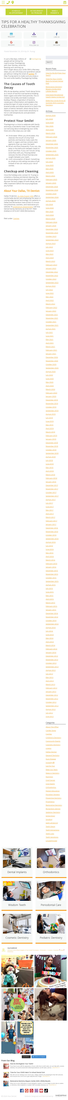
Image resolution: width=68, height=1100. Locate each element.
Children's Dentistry (53, 737)
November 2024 (52, 190)
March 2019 (50, 432)
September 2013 (52, 667)
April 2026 (50, 129)
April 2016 (50, 556)
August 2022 (51, 286)
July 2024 (49, 204)
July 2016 (49, 546)
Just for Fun (50, 766)
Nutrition (49, 777)
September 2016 (52, 538)
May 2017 (49, 510)
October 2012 (51, 702)
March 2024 (50, 218)
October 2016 (51, 535)
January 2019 (51, 439)
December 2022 (52, 272)
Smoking (49, 819)
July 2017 (49, 503)
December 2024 (52, 186)
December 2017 (52, 485)
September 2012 (52, 706)
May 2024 (49, 211)
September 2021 (52, 325)
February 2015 (51, 606)
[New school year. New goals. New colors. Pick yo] (50, 1004)
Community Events (53, 741)
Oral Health (50, 784)
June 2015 (50, 592)
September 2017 (52, 496)
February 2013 (51, 688)
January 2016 (51, 567)
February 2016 (51, 563)
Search (49, 62)
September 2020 (52, 368)
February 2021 (51, 350)
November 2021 (52, 318)
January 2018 (51, 482)
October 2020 (51, 364)
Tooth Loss (50, 833)
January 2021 (51, 354)
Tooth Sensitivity (52, 837)
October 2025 (51, 151)
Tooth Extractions (52, 830)
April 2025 (50, 172)
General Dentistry (52, 755)
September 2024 (52, 197)
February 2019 (51, 435)
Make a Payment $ (54, 12)
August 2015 (51, 585)
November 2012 (52, 699)
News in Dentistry (52, 773)
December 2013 (52, 656)
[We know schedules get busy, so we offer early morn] (17, 1004)
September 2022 (52, 282)
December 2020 (52, 357)
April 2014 (50, 642)
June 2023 (50, 250)
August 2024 (51, 201)
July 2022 (49, 290)
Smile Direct (50, 816)
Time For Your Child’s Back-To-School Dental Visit (54, 81)
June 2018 (50, 464)
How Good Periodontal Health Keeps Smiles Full (55, 96)
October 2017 (51, 492)
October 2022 (51, 279)
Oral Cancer (50, 780)
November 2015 (52, 574)
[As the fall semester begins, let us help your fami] (17, 1037)
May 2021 (49, 339)
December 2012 (52, 695)
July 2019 (49, 418)
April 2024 (50, 215)
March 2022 (50, 304)
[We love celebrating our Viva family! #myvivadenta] (50, 971)
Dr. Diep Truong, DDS (25, 196)
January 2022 (51, 311)
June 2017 (50, 507)
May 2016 (49, 553)
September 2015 (52, 581)
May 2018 (49, 467)
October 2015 (51, 578)
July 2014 (49, 631)
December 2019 (52, 400)
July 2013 (49, 674)
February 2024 (51, 222)
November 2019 (52, 403)
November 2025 (52, 147)
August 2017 (51, 499)
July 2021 (49, 332)
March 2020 (50, 389)
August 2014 (51, 627)
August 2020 (51, 371)
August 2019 (51, 414)
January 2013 (51, 691)
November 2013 (52, 659)
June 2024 (50, 208)
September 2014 (52, 624)
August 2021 (51, 329)
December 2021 (52, 314)
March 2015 (50, 603)
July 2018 (49, 460)
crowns (48, 748)
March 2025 (50, 176)
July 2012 (49, 713)
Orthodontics (51, 787)
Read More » (56, 1068)
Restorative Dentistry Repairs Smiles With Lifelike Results (54, 89)
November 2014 (52, 617)
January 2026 (51, 140)
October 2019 (51, 407)
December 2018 (52, 442)
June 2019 (50, 421)
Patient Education (53, 791)
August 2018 (51, 457)
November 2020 (52, 361)
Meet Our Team (52, 769)
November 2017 (52, 489)
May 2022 (49, 297)
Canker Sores (51, 730)
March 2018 (50, 474)
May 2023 (49, 254)
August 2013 (51, 670)
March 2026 (50, 133)
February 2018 (51, 478)
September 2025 (52, 154)
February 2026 (51, 137)
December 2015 (52, 570)
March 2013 (50, 684)
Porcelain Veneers (53, 794)
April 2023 (50, 258)
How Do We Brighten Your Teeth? (56, 74)
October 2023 (51, 236)
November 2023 (52, 233)
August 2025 (51, 158)
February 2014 (51, 649)
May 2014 (49, 638)
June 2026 (50, 122)
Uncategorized (51, 841)
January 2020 (51, 396)
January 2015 (51, 610)
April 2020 (50, 386)
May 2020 (49, 382)
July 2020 (49, 375)
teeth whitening (52, 823)
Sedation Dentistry (53, 812)
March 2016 (50, 560)
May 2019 (49, 425)
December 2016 (52, 528)
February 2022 (51, 307)
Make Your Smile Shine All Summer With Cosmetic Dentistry (55, 103)
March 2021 (50, 346)
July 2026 (49, 119)
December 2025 (52, 144)
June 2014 (50, 634)
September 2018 (52, 453)
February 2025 (51, 179)
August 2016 (51, 542)
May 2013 (49, 677)
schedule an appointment (23, 207)
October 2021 (51, 322)
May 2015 (49, 595)
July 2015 (49, 588)
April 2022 (50, 300)
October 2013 (51, 663)
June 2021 (50, 336)
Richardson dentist (53, 809)
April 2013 (50, 681)
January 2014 (51, 652)
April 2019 (50, 428)
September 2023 (52, 240)
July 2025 (49, 162)
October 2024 (51, 194)
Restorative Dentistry (54, 805)
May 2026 (49, 126)
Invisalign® (50, 762)
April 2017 (50, 514)
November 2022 (52, 275)
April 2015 (50, 599)
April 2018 (50, 471)
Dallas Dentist (51, 752)
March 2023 (50, 261)
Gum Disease (51, 759)
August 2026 (51, 115)
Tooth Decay (50, 826)
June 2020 (50, 378)
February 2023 (51, 265)
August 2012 (51, 709)
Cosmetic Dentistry (53, 745)
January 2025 (51, 183)
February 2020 (51, 393)
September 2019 (52, 410)
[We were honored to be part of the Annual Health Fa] (17, 971)
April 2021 (50, 343)
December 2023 (52, 229)
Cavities (16, 218)
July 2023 (49, 247)
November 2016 (52, 531)
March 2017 (50, 517)
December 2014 (52, 613)
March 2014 (50, 645)
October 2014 (51, 620)
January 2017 (51, 524)
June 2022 (50, 293)
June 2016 (50, 549)
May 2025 (49, 169)
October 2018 (51, 450)
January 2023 (51, 268)
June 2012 (50, 716)
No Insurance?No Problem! (36, 12)
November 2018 (52, 446)
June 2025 (50, 165)
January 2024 (51, 225)
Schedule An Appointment (16, 12)
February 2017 (51, 521)
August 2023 (51, 243)
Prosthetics (50, 801)
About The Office (52, 727)
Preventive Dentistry (53, 798)
